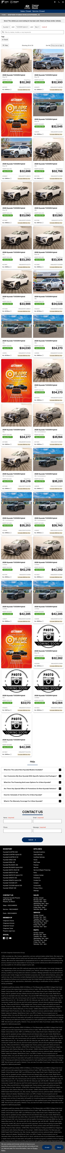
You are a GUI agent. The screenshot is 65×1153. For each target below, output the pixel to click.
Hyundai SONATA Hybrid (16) (12, 880)
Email (38, 817)
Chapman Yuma (8, 928)
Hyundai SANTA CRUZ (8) (11, 870)
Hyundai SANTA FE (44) (10, 872)
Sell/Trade (37, 862)
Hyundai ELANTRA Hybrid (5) (12, 854)
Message (39, 827)
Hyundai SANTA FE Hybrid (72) (13, 875)
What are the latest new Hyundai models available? (23, 770)
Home (4, 15)
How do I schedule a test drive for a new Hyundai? (23, 795)
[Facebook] (4, 938)
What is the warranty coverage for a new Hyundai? (23, 801)
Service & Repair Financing (42, 870)
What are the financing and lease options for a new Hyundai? (27, 782)
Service (36, 867)
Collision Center (39, 875)
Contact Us (37, 880)
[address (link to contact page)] (55, 2)
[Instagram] (7, 938)
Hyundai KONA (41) (9, 862)
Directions (37, 878)
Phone (5, 827)
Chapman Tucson (8, 926)
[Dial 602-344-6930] (59, 2)
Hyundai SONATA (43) (10, 878)
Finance (36, 865)
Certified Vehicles (39, 857)
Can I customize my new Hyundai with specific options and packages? (30, 776)
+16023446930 (12, 905)
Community (37, 885)
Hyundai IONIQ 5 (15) (9, 860)
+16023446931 (13, 909)
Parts (35, 872)
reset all (44, 27)
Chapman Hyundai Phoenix (35, 6)
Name (8, 817)
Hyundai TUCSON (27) (10, 883)
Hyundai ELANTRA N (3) (10, 857)
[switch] (63, 2)
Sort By (48, 45)
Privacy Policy (38, 888)
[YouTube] (10, 938)
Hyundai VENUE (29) (9, 888)
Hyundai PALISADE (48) (10, 865)
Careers (36, 883)
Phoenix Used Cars (9, 931)
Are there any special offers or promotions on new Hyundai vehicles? (30, 788)
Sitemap (36, 890)
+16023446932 (12, 913)
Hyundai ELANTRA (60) (10, 852)
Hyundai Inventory (39, 852)
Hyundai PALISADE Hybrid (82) (13, 867)
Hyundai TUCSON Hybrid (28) (12, 885)
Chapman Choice (8, 920)
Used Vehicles (38, 854)
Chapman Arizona (8, 923)
